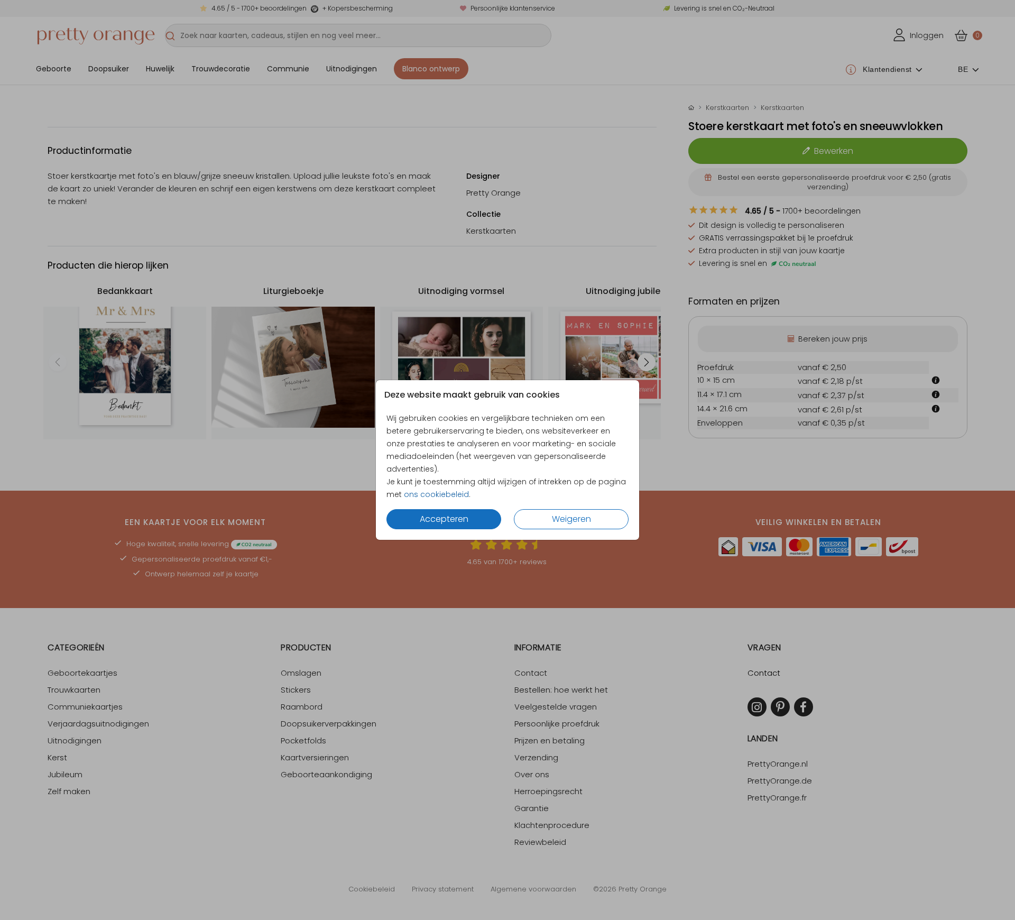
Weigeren (571, 519)
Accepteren (444, 519)
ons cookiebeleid (436, 494)
